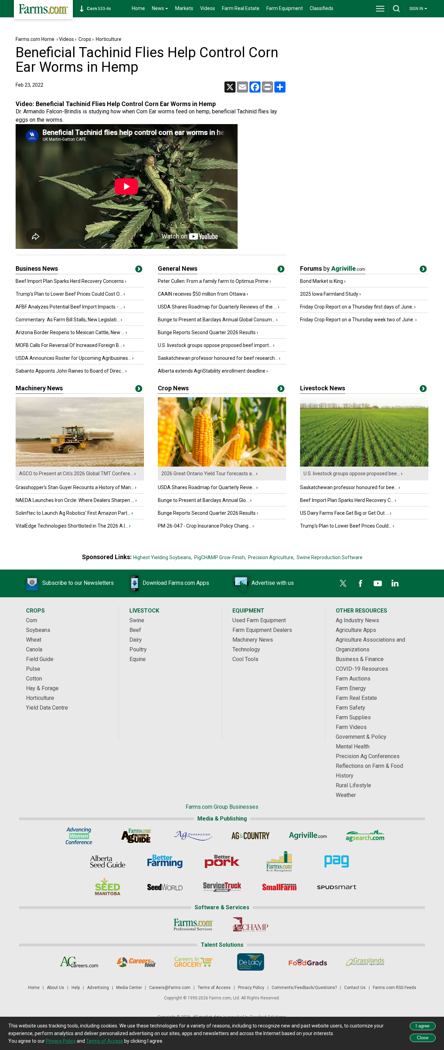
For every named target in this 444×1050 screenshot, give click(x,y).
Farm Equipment (284, 8)
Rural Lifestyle (353, 785)
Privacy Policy (251, 987)
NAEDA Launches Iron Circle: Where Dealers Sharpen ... (75, 500)
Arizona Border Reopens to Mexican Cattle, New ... (70, 332)
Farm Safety (350, 707)
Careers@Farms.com (169, 987)
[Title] (139, 270)
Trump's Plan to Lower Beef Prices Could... (346, 526)
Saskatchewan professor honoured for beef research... (218, 358)
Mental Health (352, 746)
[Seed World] (165, 887)
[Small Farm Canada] (279, 887)
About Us (55, 987)
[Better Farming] (165, 861)
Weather (346, 795)
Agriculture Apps (356, 630)
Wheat (33, 639)
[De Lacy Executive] (250, 962)
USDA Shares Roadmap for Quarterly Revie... (206, 487)
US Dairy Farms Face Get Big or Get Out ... (344, 513)
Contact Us (355, 987)
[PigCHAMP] (250, 924)
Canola (34, 649)
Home (138, 8)
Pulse (33, 669)
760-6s (100, 8)
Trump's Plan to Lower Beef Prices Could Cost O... (69, 294)
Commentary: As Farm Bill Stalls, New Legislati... (68, 319)
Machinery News (39, 388)
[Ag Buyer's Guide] (136, 835)
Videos (207, 8)
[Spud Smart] (336, 887)
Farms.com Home (35, 39)
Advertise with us (272, 583)
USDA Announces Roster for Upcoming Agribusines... (73, 358)
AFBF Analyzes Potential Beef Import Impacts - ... (69, 307)
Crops (84, 39)
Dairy (135, 639)
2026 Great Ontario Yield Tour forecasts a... (208, 473)
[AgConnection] (193, 835)
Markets (184, 8)
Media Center (129, 987)
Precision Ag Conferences (368, 756)
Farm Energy (351, 688)
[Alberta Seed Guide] (107, 861)
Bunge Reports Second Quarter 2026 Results (207, 332)
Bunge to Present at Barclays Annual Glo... (203, 500)
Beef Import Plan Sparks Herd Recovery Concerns (70, 281)
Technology (246, 649)
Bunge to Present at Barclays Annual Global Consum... (216, 319)
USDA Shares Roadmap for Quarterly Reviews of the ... (217, 307)
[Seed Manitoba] (107, 887)
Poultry (138, 649)
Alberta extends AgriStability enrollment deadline (211, 371)
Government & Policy (361, 737)
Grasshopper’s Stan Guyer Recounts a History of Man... (75, 487)
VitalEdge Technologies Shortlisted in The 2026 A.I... (72, 526)
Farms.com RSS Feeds (394, 987)
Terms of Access (214, 987)
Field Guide (39, 659)
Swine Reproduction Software (329, 557)
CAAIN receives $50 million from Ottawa (202, 294)
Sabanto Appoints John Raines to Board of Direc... (70, 371)
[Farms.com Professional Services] (193, 924)
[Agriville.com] (308, 835)
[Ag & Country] (250, 835)
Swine (136, 620)
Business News (37, 268)
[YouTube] (378, 583)
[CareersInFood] (136, 962)
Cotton (34, 678)
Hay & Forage (42, 688)
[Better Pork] (222, 861)
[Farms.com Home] (43, 9)
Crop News (173, 388)
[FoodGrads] (308, 962)
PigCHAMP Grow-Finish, (220, 557)
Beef (135, 630)
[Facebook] (360, 583)
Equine (137, 659)
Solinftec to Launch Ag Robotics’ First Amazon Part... (73, 513)
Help (75, 987)
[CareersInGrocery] (193, 962)
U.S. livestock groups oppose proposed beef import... (215, 345)
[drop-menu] (380, 8)
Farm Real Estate (240, 8)
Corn (31, 620)
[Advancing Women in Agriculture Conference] (79, 835)
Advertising (98, 987)
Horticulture (108, 39)
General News (177, 268)
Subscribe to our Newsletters (78, 583)
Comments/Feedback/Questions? (304, 987)
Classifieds (321, 8)
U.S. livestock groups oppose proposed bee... (352, 473)
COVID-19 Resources (362, 669)
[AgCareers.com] (79, 962)
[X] (343, 583)
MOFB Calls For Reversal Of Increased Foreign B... (69, 345)
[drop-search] (396, 8)
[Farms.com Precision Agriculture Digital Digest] (336, 861)
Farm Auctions (353, 678)
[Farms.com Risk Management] (279, 861)
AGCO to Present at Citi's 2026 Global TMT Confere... (76, 473)
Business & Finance (360, 659)
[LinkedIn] (395, 583)
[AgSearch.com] (365, 835)
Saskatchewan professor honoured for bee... (349, 487)
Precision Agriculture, (271, 557)
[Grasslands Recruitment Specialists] (365, 962)
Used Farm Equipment (259, 620)
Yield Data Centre (47, 707)
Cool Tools (245, 659)
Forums (332, 268)
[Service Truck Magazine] (222, 887)
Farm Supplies (353, 717)
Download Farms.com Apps (176, 583)
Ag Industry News (357, 620)
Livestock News (322, 388)
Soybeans (38, 630)
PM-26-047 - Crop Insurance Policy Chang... (204, 526)
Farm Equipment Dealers (262, 630)
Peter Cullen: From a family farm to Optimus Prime (213, 281)
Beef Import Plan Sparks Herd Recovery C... (347, 500)
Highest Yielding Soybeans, (162, 557)
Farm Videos (351, 727)
